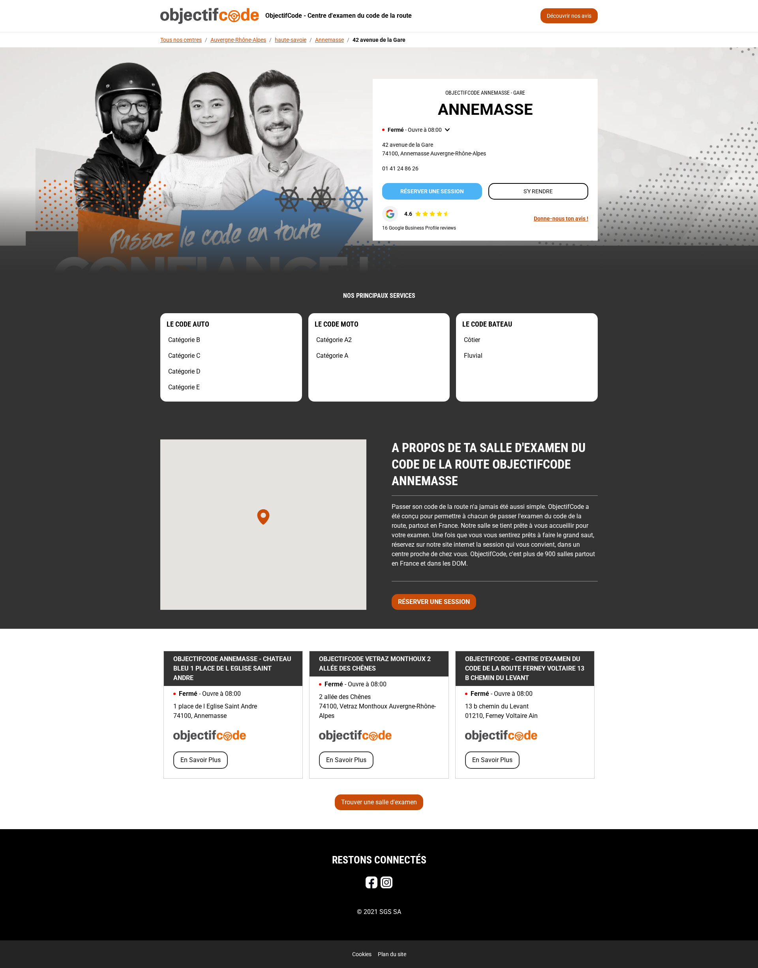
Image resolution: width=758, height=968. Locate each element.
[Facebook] (371, 882)
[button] (416, 129)
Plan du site (392, 954)
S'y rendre (538, 191)
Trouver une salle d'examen (379, 802)
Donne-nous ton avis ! (561, 218)
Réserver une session (432, 191)
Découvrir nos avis (569, 16)
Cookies (361, 954)
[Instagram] (386, 882)
